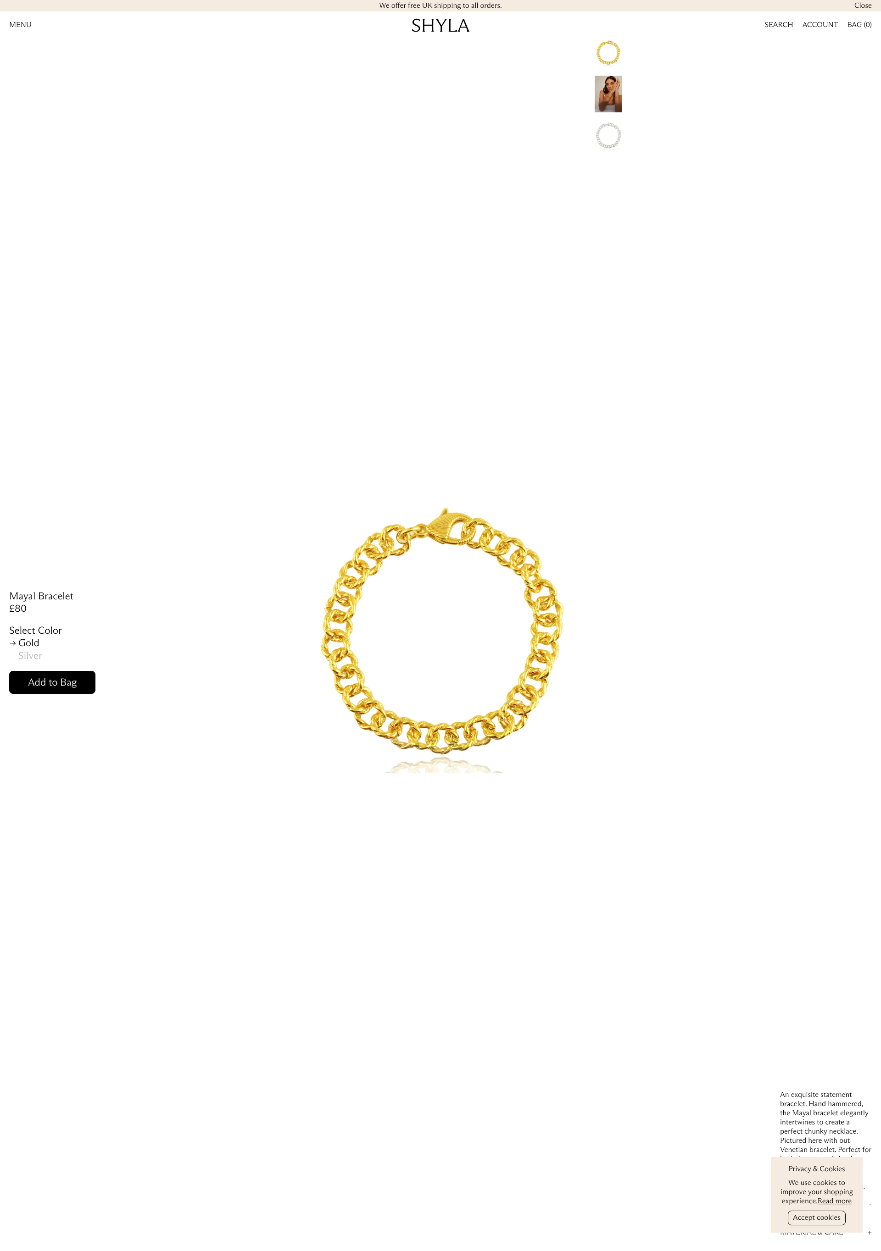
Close (863, 5)
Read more (835, 1201)
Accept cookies (817, 1217)
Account (820, 25)
